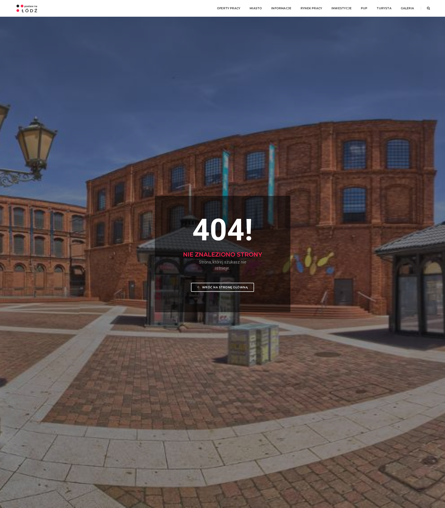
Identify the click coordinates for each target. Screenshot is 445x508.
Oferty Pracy (228, 8)
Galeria (407, 8)
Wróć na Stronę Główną (224, 287)
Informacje (281, 8)
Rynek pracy (311, 8)
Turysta (384, 8)
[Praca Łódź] (26, 8)
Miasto (256, 8)
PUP (364, 8)
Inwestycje (341, 8)
